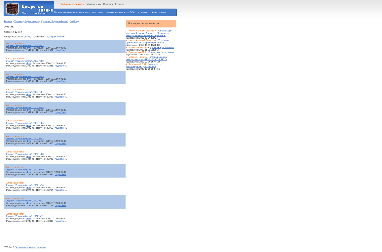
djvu (28, 48)
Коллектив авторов (138, 47)
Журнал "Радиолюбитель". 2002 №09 (25, 169)
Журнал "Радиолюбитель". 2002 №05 (25, 107)
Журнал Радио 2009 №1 (162, 47)
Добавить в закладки (72, 4)
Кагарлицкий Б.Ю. (137, 64)
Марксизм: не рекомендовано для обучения (144, 65)
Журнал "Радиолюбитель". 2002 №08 (25, 154)
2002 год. (74, 21)
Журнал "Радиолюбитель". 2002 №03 (25, 76)
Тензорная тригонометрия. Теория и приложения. (147, 41)
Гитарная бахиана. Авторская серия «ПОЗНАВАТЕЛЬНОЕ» (146, 58)
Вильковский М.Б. (137, 52)
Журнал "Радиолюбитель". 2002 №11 (24, 200)
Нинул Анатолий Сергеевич (142, 30)
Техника (18, 21)
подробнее (60, 50)
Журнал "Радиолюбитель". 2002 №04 (25, 92)
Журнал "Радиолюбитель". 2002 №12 (25, 216)
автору (27, 36)
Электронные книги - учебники (30, 247)
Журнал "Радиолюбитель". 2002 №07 (25, 138)
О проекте (108, 4)
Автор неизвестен (15, 43)
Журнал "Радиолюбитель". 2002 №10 (25, 185)
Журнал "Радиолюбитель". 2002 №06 (25, 123)
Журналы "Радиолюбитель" (54, 21)
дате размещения (56, 36)
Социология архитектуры (161, 52)
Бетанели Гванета (138, 57)
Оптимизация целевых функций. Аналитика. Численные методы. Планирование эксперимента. (149, 33)
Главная (8, 21)
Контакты (119, 4)
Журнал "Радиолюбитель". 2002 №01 (25, 45)
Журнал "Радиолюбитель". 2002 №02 (25, 61)
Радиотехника (31, 21)
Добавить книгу (93, 4)
